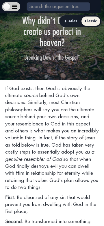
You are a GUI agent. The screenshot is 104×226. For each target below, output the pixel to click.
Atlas (70, 21)
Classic (91, 21)
